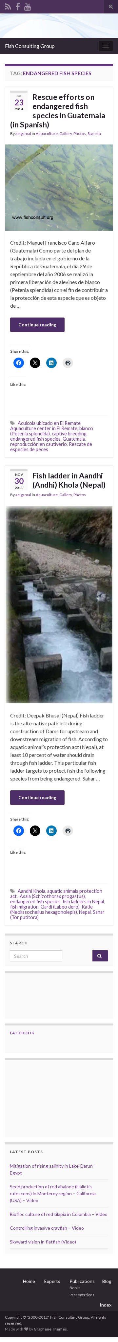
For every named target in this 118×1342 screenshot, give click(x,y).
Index (105, 1305)
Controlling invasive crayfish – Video (47, 1228)
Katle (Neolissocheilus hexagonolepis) (51, 909)
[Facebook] (17, 5)
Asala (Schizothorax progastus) (52, 896)
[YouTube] (27, 5)
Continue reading (37, 324)
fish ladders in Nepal (83, 901)
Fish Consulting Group (30, 46)
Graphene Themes (50, 1329)
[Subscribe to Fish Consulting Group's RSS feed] (8, 5)
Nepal (85, 912)
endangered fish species (35, 439)
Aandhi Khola (31, 891)
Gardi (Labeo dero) (60, 907)
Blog (106, 1281)
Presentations (81, 1294)
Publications (82, 1281)
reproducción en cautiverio (38, 444)
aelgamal (23, 133)
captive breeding (69, 433)
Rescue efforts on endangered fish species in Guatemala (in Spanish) (57, 110)
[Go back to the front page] (59, 25)
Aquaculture (47, 133)
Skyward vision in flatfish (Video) (43, 1241)
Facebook (22, 1032)
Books (75, 1287)
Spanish (94, 133)
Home (29, 1281)
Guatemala (74, 439)
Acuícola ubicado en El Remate (49, 423)
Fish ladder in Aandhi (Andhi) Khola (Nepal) (69, 480)
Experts (52, 1281)
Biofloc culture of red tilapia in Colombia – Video (59, 1214)
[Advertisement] (42, 1098)
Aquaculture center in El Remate (43, 428)
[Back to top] (103, 1327)
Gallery (65, 133)
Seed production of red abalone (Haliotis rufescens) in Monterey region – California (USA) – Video (53, 1193)
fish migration (24, 907)
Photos (79, 133)
